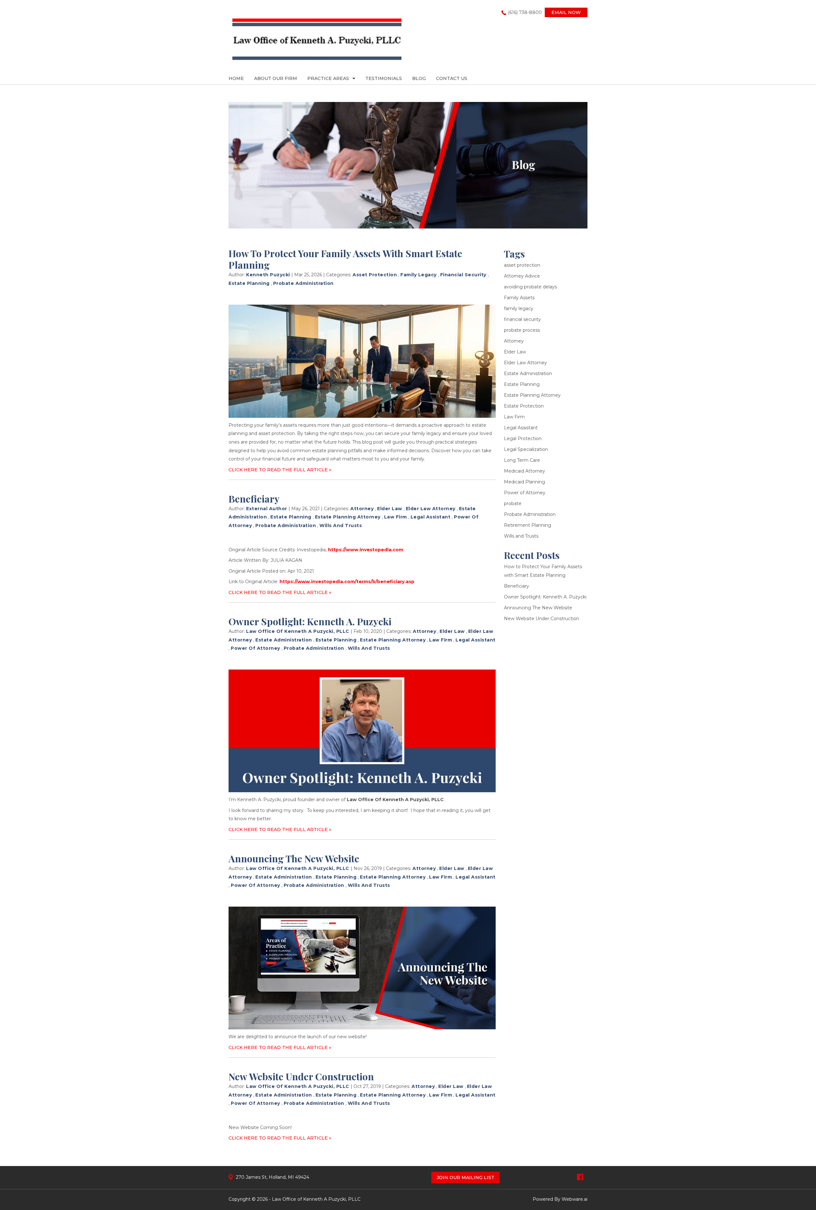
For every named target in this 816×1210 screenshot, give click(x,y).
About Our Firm (275, 78)
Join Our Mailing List (465, 1177)
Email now (566, 12)
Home (236, 78)
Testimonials (383, 78)
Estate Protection (524, 406)
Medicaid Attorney (524, 471)
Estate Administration (283, 640)
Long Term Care (522, 460)
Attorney (362, 508)
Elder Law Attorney (430, 508)
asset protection (375, 275)
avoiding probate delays (530, 287)
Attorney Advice (522, 276)
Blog (419, 78)
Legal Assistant (431, 517)
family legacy (418, 275)
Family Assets (519, 298)
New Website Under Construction (301, 1076)
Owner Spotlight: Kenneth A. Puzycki (310, 621)
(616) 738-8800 (525, 12)
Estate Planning (249, 283)
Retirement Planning (527, 525)
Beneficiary (254, 498)
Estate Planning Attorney (348, 517)
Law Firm (395, 517)
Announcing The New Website (294, 858)
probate (512, 503)
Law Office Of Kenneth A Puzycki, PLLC (395, 799)
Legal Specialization (526, 449)
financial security (463, 275)
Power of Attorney (255, 648)
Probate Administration (303, 283)
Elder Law (389, 508)
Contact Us (451, 78)
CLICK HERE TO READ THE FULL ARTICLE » (280, 470)
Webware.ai (574, 1199)
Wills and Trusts (340, 525)
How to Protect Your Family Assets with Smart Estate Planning (345, 259)
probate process (522, 330)
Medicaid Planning (524, 482)
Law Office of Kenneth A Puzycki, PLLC (316, 1199)
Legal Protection (523, 438)
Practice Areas (328, 78)
